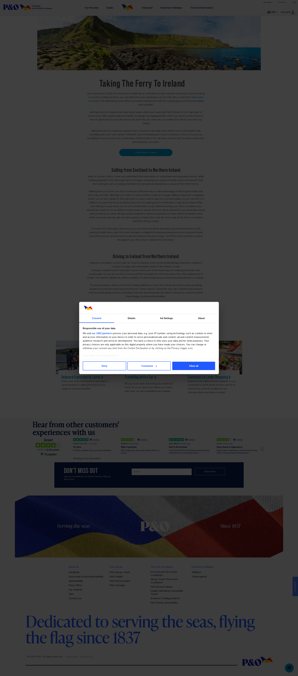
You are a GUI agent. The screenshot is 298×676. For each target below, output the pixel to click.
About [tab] (201, 318)
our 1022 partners (102, 333)
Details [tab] (131, 318)
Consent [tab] (96, 318)
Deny (104, 366)
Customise (147, 366)
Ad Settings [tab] (166, 318)
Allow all (193, 366)
